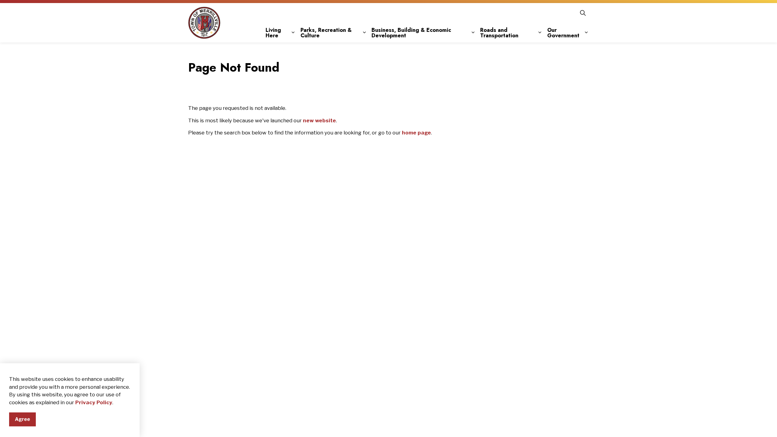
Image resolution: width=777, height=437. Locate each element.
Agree (22, 419)
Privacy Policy (93, 402)
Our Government (563, 32)
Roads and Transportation (499, 32)
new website (319, 120)
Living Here (273, 32)
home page (416, 133)
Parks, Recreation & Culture (326, 32)
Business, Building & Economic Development (411, 32)
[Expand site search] (583, 13)
